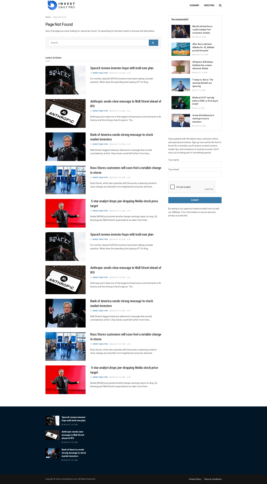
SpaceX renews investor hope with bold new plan (121, 68)
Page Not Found (59, 17)
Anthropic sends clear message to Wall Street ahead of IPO (73, 435)
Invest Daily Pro (100, 73)
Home (48, 17)
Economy (194, 5)
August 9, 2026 (200, 73)
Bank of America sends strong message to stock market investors (74, 452)
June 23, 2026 (200, 37)
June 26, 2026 (200, 126)
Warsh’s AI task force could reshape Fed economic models (202, 29)
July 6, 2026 (199, 108)
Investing (209, 5)
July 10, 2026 (199, 90)
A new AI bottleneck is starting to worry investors (203, 118)
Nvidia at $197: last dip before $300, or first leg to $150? (205, 100)
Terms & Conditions (213, 479)
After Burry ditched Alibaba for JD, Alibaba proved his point (203, 47)
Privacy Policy (195, 479)
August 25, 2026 (201, 55)
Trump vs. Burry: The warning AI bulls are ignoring (202, 83)
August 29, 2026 (118, 73)
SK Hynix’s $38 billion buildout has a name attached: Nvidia (202, 65)
